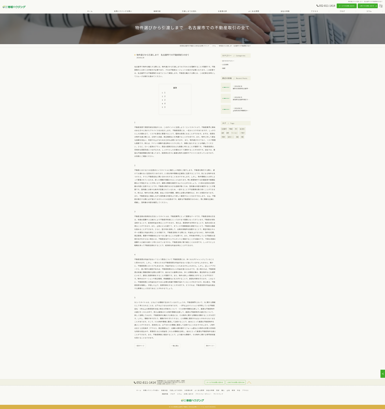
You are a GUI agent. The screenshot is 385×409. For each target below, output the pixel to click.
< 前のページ (140, 346)
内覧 (242, 137)
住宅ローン (231, 137)
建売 (227, 133)
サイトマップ (218, 394)
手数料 (223, 137)
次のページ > (210, 346)
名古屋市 (224, 129)
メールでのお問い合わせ (347, 6)
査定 (223, 133)
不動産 (231, 129)
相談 (237, 137)
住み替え (242, 129)
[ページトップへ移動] (249, 382)
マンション (234, 133)
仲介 (236, 129)
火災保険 (225, 64)
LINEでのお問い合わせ (367, 6)
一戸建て (242, 133)
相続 (223, 68)
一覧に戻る (175, 346)
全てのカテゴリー (228, 61)
